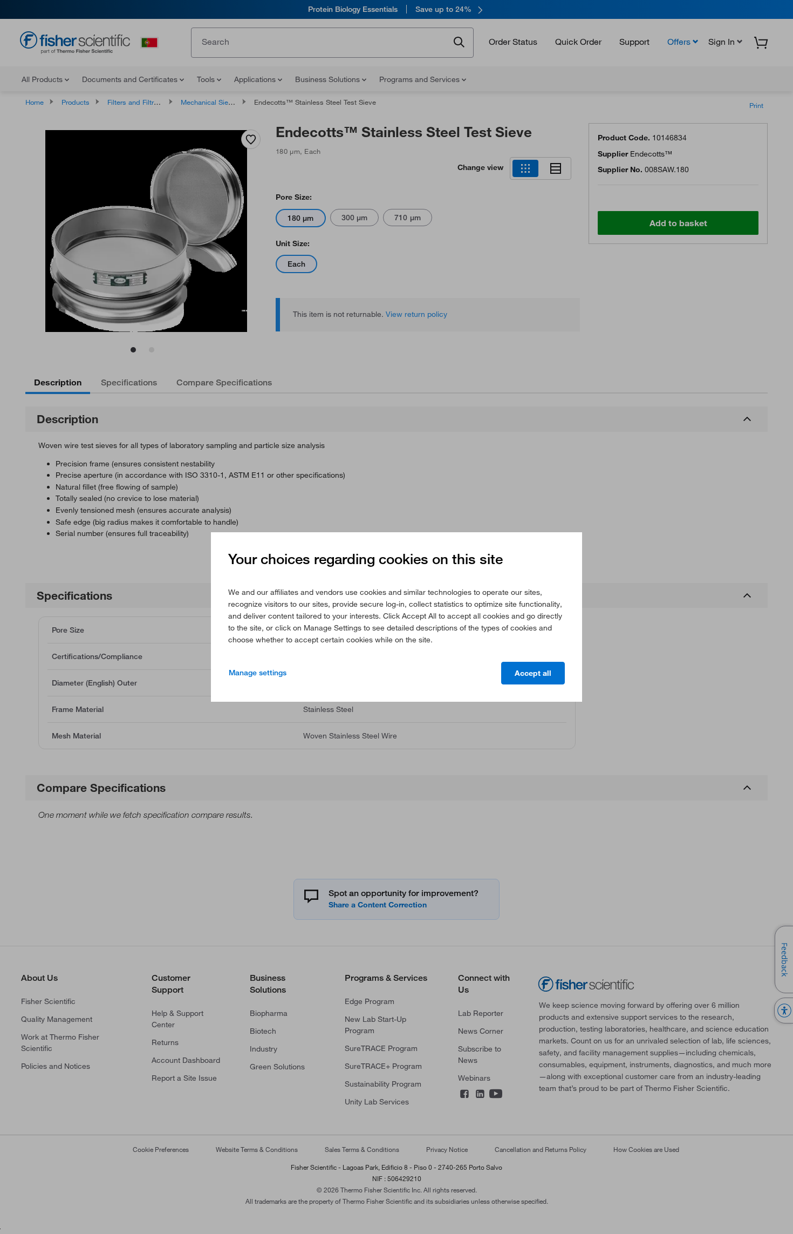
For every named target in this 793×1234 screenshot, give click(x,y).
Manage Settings (257, 672)
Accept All (533, 673)
